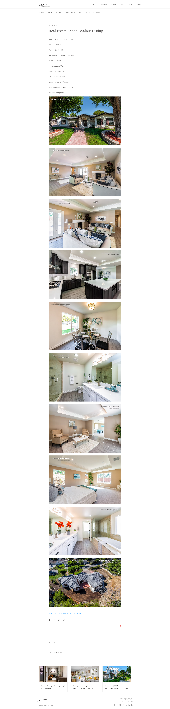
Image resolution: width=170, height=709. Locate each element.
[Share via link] (64, 620)
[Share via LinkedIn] (59, 620)
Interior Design (70, 12)
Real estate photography (93, 12)
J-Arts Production (49, 705)
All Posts (41, 12)
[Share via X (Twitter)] (54, 620)
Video (80, 12)
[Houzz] (129, 705)
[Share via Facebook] (49, 620)
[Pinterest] (123, 705)
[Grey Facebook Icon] (114, 705)
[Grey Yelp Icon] (126, 705)
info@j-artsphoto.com (126, 698)
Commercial (59, 12)
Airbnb (50, 12)
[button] (104, 4)
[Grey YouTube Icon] (120, 705)
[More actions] (120, 25)
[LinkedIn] (132, 705)
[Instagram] (117, 705)
